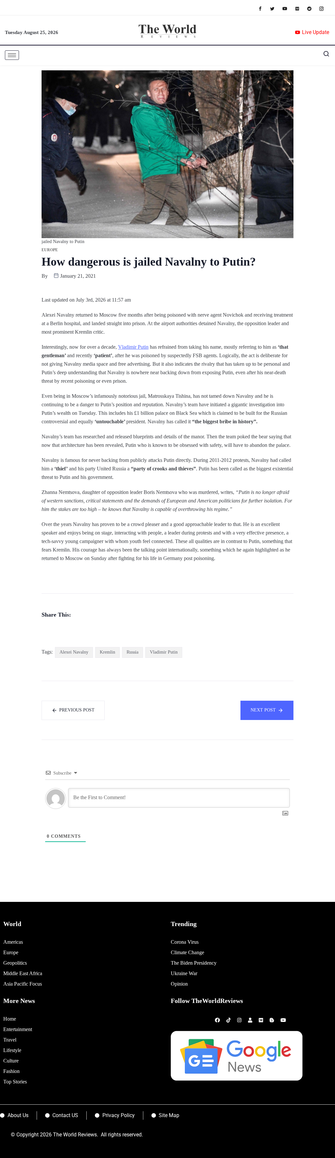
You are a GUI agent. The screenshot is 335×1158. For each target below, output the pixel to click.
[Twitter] (275, 8)
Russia (132, 652)
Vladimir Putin (133, 347)
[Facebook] (263, 8)
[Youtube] (288, 8)
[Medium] (300, 8)
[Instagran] (324, 8)
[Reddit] (312, 8)
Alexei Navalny (74, 652)
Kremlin (107, 652)
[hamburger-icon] (12, 55)
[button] (323, 55)
